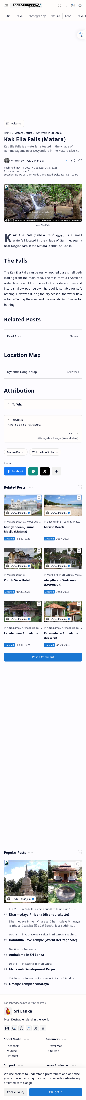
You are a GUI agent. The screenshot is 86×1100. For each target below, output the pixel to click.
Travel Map (55, 1046)
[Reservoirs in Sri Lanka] (38, 963)
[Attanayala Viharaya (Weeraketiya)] (43, 435)
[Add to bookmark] (39, 497)
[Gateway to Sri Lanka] (26, 6)
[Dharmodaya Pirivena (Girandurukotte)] (43, 881)
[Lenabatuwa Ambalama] (23, 611)
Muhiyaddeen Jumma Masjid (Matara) (19, 529)
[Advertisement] (43, 68)
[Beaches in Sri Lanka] (59, 521)
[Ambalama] (14, 628)
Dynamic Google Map (22, 372)
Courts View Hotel (17, 580)
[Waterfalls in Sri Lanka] (45, 452)
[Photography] (37, 16)
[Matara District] (16, 452)
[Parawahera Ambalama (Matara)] (63, 611)
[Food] (68, 16)
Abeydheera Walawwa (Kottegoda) (60, 582)
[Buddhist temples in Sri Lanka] (62, 909)
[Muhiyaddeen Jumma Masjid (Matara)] (23, 505)
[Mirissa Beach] (63, 505)
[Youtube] (14, 1028)
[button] (6, 6)
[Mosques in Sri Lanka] (39, 521)
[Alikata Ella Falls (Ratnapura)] (43, 422)
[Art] (8, 16)
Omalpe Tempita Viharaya (29, 984)
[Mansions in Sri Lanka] (60, 574)
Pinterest (12, 1056)
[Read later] (66, 161)
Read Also (14, 336)
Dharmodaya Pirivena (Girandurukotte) (39, 915)
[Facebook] (7, 1028)
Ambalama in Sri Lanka (26, 955)
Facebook (12, 1046)
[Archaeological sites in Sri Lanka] (40, 628)
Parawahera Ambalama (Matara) (61, 635)
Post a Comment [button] (43, 657)
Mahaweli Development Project (33, 969)
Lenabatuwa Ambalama (21, 633)
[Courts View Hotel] (23, 558)
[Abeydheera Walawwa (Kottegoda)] (63, 558)
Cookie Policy (15, 1092)
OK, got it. (55, 1092)
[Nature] (55, 16)
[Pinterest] (21, 1028)
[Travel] (19, 16)
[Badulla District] (34, 909)
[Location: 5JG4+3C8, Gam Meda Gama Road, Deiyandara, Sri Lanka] (41, 174)
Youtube (11, 1051)
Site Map (53, 1051)
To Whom (18, 404)
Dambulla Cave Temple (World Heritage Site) (43, 940)
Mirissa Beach (54, 527)
